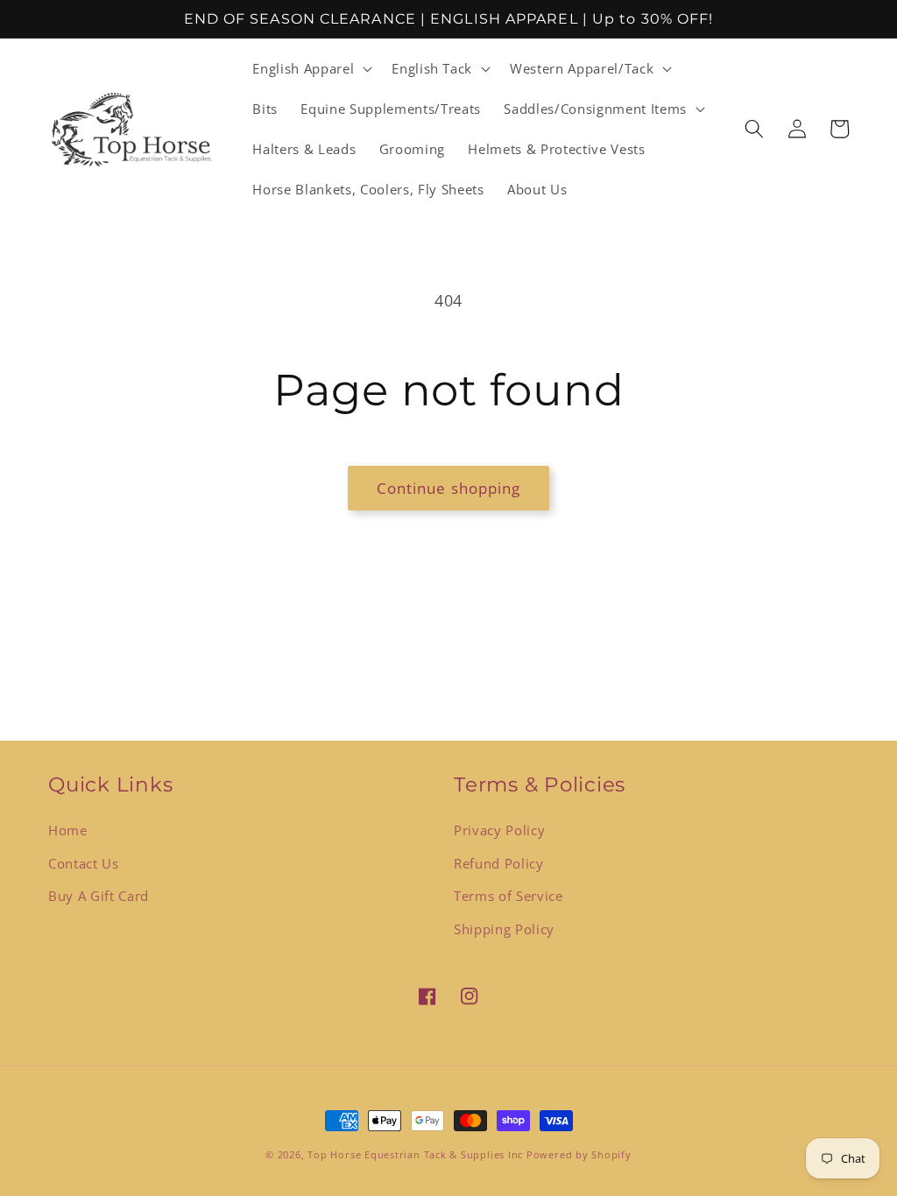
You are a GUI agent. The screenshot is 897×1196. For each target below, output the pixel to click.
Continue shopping (449, 488)
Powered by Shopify (579, 1154)
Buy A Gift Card (98, 896)
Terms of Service (508, 896)
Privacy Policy (499, 830)
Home (68, 830)
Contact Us (83, 864)
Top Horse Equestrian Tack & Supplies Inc (416, 1154)
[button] (310, 69)
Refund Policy (499, 864)
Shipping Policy (504, 929)
